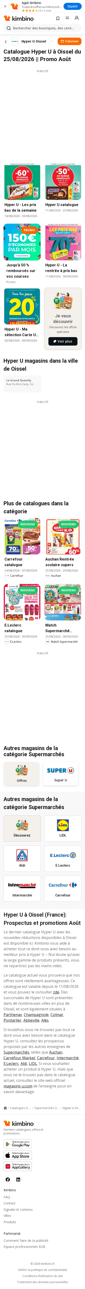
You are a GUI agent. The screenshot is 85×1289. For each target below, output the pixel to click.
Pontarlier (12, 1020)
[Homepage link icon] (5, 1108)
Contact (10, 1203)
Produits (10, 1222)
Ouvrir (73, 6)
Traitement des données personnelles (42, 1282)
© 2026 (42, 1264)
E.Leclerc (11, 1063)
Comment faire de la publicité (26, 1240)
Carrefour (46, 1057)
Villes (7, 1215)
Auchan (55, 1052)
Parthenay (13, 1014)
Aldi (24, 1063)
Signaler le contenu (18, 1209)
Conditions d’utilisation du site (42, 1276)
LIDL (33, 1063)
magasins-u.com (18, 1086)
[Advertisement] (42, 115)
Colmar (57, 1014)
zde (56, 992)
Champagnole (36, 1014)
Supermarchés (16, 1052)
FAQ (7, 1197)
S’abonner (72, 41)
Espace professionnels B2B (24, 1246)
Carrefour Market (19, 1057)
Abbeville (31, 1020)
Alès (45, 1020)
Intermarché (68, 1057)
